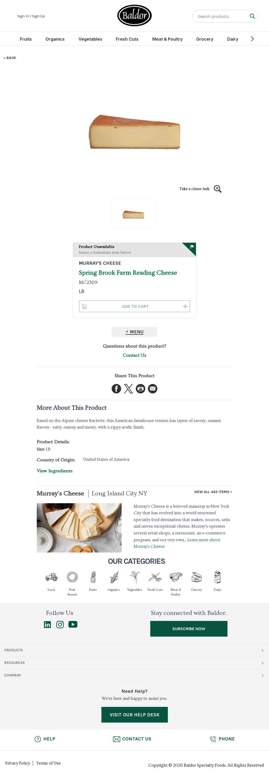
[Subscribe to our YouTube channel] (72, 626)
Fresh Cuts (127, 39)
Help (49, 739)
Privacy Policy (17, 763)
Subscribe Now (188, 628)
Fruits (26, 39)
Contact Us (134, 355)
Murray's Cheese (60, 493)
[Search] (252, 16)
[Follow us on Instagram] (60, 627)
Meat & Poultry (167, 39)
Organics (55, 39)
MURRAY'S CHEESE (100, 263)
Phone (227, 739)
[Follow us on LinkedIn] (47, 627)
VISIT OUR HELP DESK (134, 715)
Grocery (204, 39)
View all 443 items (211, 492)
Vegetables (90, 39)
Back (11, 58)
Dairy (232, 39)
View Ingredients (55, 471)
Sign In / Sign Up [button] (31, 16)
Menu (137, 332)
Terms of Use (48, 763)
